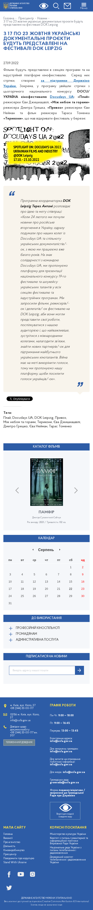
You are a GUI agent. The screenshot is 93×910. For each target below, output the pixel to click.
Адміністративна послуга (37, 640)
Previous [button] (17, 490)
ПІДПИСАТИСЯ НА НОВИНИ (46, 656)
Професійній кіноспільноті (38, 628)
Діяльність (9, 846)
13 (46, 581)
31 (10, 603)
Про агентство (11, 842)
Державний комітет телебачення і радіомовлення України (68, 860)
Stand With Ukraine (15, 862)
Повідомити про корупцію (18, 858)
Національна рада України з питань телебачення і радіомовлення (65, 850)
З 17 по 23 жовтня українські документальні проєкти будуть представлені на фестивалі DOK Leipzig (43, 23)
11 (22, 581)
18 (22, 588)
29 (70, 596)
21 (58, 588)
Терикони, (45, 422)
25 (22, 596)
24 (10, 596)
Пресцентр (26, 18)
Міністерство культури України (68, 834)
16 (82, 581)
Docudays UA (62, 97)
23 (82, 588)
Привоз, (61, 418)
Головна (8, 18)
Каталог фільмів (46, 446)
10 (10, 581)
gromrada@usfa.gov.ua (64, 782)
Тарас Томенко (60, 426)
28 (58, 596)
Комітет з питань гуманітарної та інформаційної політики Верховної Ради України (69, 841)
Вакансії (8, 838)
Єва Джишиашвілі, (67, 422)
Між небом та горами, (19, 422)
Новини (42, 18)
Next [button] (76, 490)
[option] (46, 494)
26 (34, 596)
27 (46, 596)
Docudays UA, (23, 418)
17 (10, 588)
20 (46, 588)
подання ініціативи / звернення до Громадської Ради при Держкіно (67, 793)
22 (70, 588)
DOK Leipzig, (44, 418)
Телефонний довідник (19, 742)
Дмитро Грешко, (15, 426)
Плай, (7, 418)
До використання (46, 618)
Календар (46, 538)
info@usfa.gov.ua (61, 741)
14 (58, 581)
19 (34, 588)
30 (82, 596)
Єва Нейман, (38, 426)
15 (70, 581)
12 (34, 581)
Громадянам (26, 634)
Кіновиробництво (13, 850)
